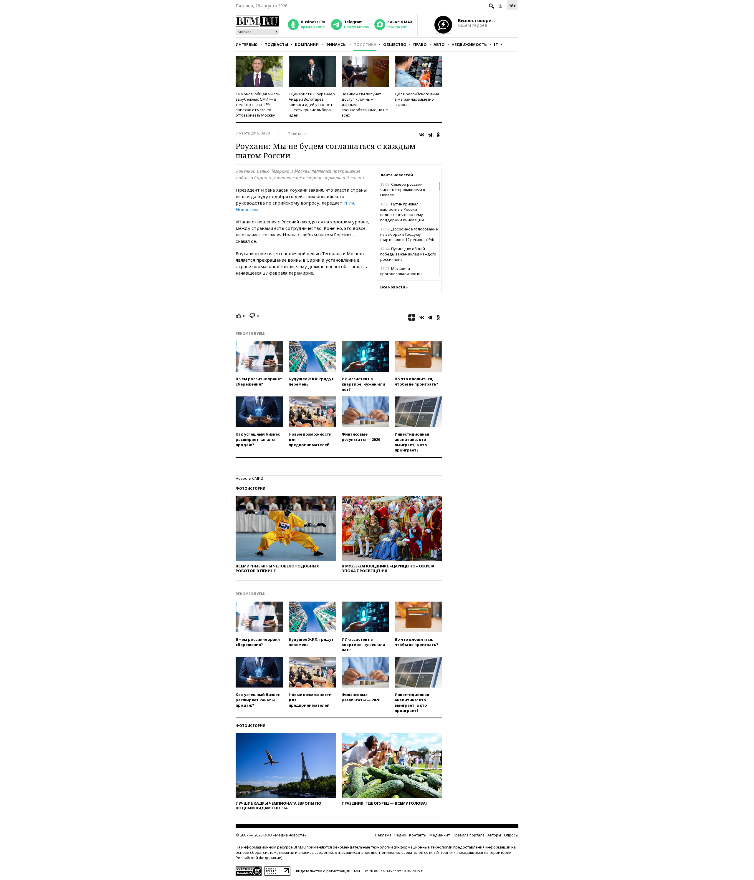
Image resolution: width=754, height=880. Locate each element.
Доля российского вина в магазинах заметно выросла (417, 99)
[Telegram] (430, 134)
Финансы (336, 44)
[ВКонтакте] (421, 134)
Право (420, 44)
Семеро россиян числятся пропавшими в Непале (402, 189)
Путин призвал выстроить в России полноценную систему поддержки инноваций (402, 212)
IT (496, 44)
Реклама (383, 835)
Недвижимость (469, 44)
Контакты (417, 835)
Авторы (494, 835)
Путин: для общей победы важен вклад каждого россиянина (408, 254)
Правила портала (469, 835)
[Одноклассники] (438, 134)
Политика (364, 44)
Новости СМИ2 (249, 478)
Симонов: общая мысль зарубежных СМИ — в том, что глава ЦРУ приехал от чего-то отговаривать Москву (258, 104)
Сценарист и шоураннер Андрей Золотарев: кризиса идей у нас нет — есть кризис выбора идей (312, 104)
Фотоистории (250, 488)
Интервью (247, 44)
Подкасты (276, 44)
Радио (400, 835)
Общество (394, 44)
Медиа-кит (439, 835)
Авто (439, 44)
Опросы (511, 835)
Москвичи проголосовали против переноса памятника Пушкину (408, 274)
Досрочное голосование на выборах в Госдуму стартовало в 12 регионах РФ (409, 234)
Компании (307, 44)
